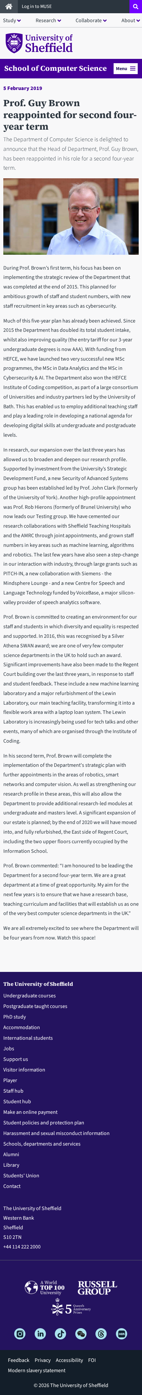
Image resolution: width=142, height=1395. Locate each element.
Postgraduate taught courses (35, 1006)
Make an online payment (30, 1112)
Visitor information (24, 1069)
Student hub (17, 1101)
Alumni (11, 1154)
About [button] (128, 20)
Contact (11, 1186)
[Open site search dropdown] (135, 6)
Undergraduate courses (29, 995)
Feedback (18, 1360)
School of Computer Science (55, 68)
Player (10, 1080)
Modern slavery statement (36, 1370)
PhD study (14, 1017)
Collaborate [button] (89, 20)
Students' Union (21, 1175)
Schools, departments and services (42, 1144)
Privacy (43, 1360)
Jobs (8, 1048)
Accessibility (69, 1360)
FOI (92, 1360)
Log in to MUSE (37, 6)
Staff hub (13, 1091)
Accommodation (21, 1027)
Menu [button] (121, 68)
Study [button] (9, 20)
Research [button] (46, 20)
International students (28, 1038)
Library (11, 1165)
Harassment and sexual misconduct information (56, 1133)
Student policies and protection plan (43, 1122)
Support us (15, 1059)
